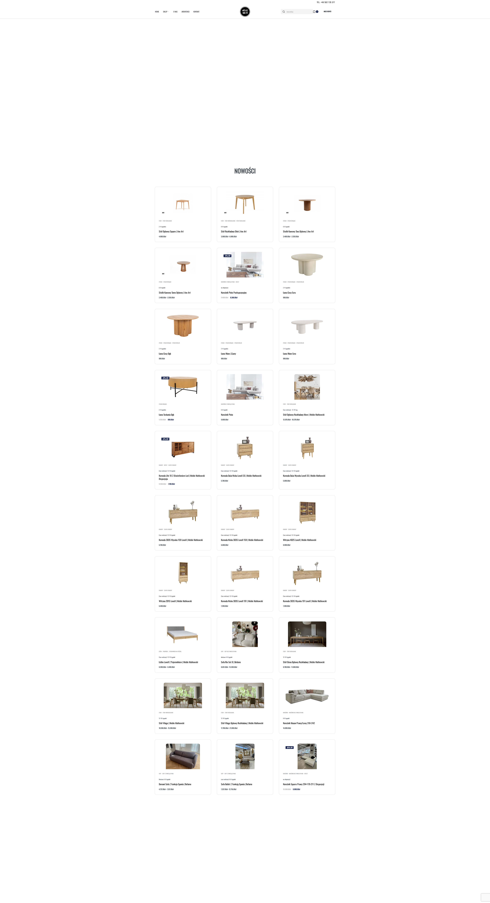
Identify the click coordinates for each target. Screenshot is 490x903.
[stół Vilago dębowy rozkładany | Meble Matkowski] (245, 695)
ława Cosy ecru (289, 292)
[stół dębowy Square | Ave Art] (183, 203)
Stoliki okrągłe (291, 221)
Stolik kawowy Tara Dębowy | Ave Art (298, 231)
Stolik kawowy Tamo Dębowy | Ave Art (175, 292)
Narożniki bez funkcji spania (296, 712)
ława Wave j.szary (228, 353)
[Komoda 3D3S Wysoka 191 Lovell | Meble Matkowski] (307, 573)
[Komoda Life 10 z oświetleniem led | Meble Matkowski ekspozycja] (183, 448)
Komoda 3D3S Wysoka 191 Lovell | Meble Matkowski (305, 601)
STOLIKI (284, 221)
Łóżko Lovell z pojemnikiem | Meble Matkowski (178, 662)
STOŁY (160, 221)
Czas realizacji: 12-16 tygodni (167, 471)
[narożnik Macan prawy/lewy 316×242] (307, 695)
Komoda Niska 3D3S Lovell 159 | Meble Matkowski (242, 540)
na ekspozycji (224, 288)
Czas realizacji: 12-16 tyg (290, 410)
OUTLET (237, 282)
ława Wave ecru (289, 353)
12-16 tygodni (287, 657)
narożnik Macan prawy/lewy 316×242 (299, 723)
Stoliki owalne (300, 282)
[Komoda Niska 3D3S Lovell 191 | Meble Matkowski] (245, 573)
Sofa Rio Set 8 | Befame (231, 662)
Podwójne (165, 651)
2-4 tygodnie (162, 226)
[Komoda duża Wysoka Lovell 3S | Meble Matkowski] (307, 448)
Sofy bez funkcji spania (230, 651)
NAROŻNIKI (285, 712)
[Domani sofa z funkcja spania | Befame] (183, 756)
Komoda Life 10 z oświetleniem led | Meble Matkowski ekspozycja (182, 477)
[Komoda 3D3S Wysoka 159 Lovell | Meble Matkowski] (183, 512)
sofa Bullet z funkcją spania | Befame (236, 784)
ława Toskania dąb (166, 414)
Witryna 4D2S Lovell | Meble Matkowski (299, 540)
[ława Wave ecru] (307, 325)
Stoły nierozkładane (230, 221)
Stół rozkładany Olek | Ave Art (234, 231)
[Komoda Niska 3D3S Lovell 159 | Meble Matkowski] (245, 512)
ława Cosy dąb (165, 353)
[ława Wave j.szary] (245, 325)
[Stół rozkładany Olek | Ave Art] (245, 203)
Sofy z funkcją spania (168, 773)
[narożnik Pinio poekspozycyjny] (244, 264)
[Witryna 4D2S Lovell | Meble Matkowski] (307, 512)
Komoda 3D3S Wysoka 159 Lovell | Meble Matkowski (181, 540)
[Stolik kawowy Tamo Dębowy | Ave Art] (183, 264)
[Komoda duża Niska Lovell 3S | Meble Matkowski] (245, 448)
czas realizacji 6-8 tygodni (228, 779)
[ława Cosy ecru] (307, 264)
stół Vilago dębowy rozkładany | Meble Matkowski (242, 723)
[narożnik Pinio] (244, 387)
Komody (161, 465)
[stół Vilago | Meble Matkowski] (183, 695)
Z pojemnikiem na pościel (175, 651)
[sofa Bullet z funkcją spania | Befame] (245, 756)
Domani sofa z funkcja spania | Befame (175, 784)
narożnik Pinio (227, 414)
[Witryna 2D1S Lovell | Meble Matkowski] (183, 573)
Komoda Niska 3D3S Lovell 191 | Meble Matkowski (242, 601)
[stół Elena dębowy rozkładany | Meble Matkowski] (307, 634)
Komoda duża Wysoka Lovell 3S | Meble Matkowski (304, 475)
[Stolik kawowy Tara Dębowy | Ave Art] (307, 203)
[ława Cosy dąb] (183, 325)
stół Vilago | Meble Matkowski (171, 723)
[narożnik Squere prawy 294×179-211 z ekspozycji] (307, 756)
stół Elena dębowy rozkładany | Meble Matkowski (303, 662)
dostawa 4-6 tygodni (226, 657)
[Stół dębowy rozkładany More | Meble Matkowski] (307, 387)
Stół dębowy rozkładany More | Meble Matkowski (303, 414)
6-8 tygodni (224, 226)
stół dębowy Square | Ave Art (171, 231)
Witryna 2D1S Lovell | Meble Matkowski (175, 601)
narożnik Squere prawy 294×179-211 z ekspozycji (303, 784)
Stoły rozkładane (167, 221)
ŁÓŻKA (160, 651)
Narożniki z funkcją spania (228, 282)
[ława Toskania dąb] (183, 387)
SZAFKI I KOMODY (172, 465)
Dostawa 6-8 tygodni (164, 779)
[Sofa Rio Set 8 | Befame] (245, 634)
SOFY (222, 651)
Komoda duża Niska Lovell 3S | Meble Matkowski (241, 475)
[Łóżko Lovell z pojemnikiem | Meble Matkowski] (183, 634)
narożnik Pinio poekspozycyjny (234, 292)
